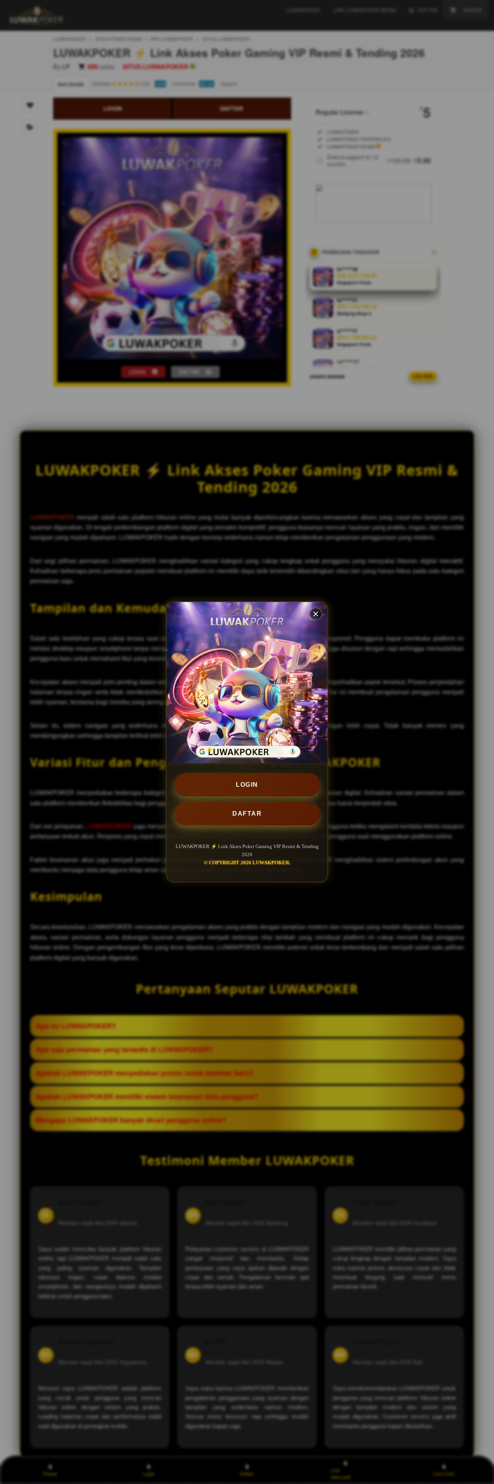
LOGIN (247, 784)
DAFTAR (247, 813)
